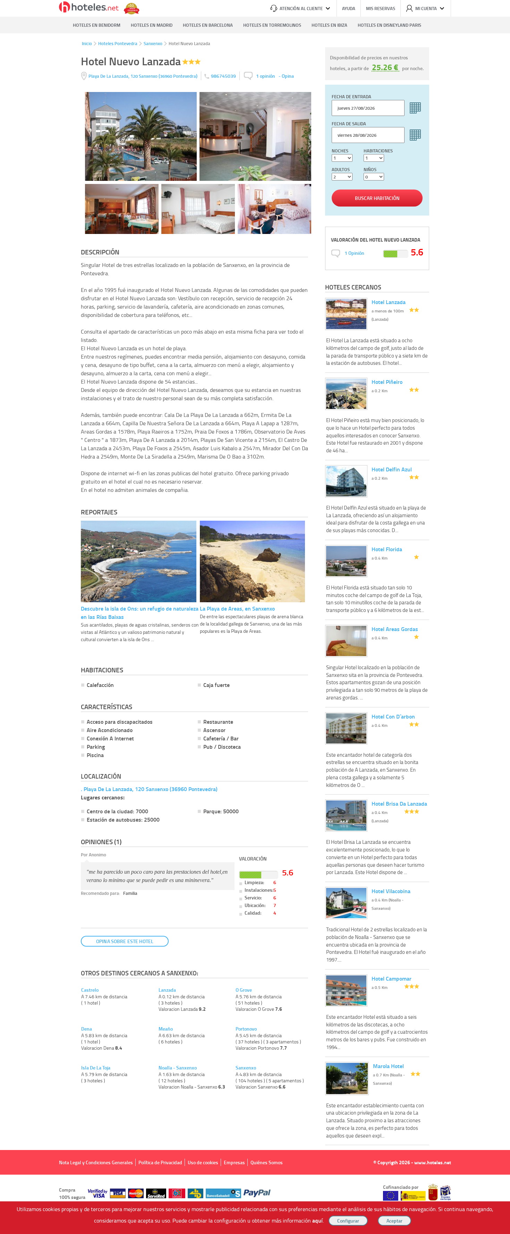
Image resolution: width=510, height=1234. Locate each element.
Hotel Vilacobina (391, 891)
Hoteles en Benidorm (96, 25)
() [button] (143, 75)
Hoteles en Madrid (151, 25)
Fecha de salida (349, 123)
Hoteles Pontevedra (117, 43)
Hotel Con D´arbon (393, 716)
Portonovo (246, 1029)
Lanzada (167, 990)
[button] (255, 617)
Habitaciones (378, 151)
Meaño (166, 1029)
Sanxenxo (153, 43)
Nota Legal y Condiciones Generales (96, 1162)
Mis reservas (380, 8)
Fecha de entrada (351, 96)
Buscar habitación (377, 198)
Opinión (354, 253)
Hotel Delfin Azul (392, 469)
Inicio (87, 43)
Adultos (341, 169)
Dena (86, 1029)
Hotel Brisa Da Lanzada (399, 803)
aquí (317, 1220)
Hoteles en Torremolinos (272, 25)
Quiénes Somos (266, 1162)
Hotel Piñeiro (387, 382)
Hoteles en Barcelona (208, 25)
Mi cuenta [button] (426, 8)
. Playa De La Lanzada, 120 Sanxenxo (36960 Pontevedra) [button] (149, 789)
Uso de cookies (203, 1162)
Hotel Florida (387, 549)
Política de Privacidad (160, 1162)
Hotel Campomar (391, 978)
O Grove (244, 990)
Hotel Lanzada (389, 302)
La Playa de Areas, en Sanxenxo (237, 608)
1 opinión (265, 75)
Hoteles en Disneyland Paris (389, 25)
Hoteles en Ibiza (329, 25)
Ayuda (348, 8)
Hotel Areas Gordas (395, 629)
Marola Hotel (388, 1066)
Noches (340, 151)
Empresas (234, 1162)
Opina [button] (288, 75)
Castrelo (90, 990)
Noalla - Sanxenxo (178, 1068)
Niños (370, 169)
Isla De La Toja (95, 1068)
